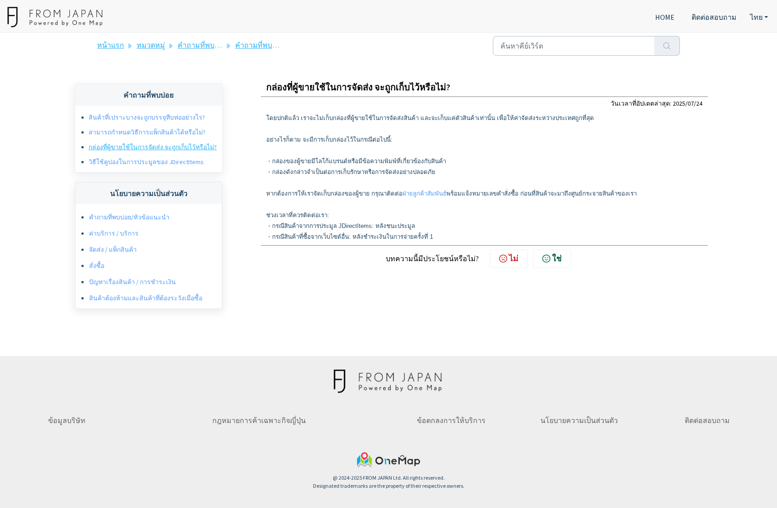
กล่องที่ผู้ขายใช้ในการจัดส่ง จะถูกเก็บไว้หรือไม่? (153, 147)
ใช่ (557, 258)
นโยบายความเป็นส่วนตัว (579, 420)
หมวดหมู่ (151, 44)
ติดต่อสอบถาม (714, 17)
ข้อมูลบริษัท (66, 420)
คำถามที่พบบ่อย (260, 44)
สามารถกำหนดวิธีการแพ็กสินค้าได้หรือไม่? (147, 132)
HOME (664, 17)
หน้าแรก (110, 44)
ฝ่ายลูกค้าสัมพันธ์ (424, 193)
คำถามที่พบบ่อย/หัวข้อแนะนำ (224, 44)
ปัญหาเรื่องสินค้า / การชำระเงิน (132, 282)
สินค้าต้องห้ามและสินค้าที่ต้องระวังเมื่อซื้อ (145, 298)
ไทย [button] (756, 17)
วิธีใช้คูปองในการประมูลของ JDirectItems (146, 162)
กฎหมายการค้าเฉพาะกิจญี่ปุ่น (259, 420)
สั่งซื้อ (96, 266)
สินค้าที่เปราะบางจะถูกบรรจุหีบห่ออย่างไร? (147, 117)
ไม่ (513, 258)
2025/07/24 (687, 103)
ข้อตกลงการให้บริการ (451, 420)
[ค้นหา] (667, 46)
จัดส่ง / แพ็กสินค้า (113, 249)
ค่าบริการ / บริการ (113, 233)
